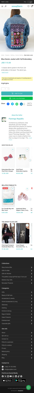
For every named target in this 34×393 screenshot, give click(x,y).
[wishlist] (28, 6)
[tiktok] (19, 376)
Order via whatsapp (18, 98)
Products (7, 55)
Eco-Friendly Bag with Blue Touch (8, 209)
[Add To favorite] (12, 149)
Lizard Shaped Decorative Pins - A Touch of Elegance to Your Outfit (22, 246)
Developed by (17, 390)
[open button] (2, 6)
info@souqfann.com (10, 369)
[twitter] (5, 376)
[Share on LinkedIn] (21, 104)
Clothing (12, 55)
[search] (5, 6)
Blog (25, 1)
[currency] (28, 1)
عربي (31, 1)
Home (2, 55)
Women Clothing (19, 55)
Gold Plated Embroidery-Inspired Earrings (21, 170)
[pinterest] (21, 376)
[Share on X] (12, 104)
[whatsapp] (13, 376)
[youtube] (11, 376)
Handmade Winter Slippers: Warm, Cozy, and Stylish (22, 209)
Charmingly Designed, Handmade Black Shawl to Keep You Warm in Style (8, 246)
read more (5, 72)
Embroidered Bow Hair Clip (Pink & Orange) (8, 170)
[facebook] (3, 376)
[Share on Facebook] (8, 104)
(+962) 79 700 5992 (10, 367)
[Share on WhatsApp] (16, 104)
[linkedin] (16, 376)
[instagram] (8, 376)
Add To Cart (18, 93)
